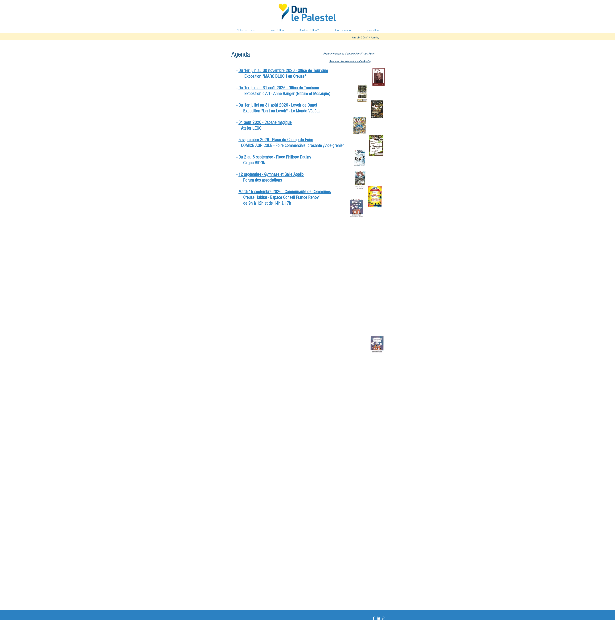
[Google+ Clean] (383, 618)
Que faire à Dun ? (360, 37)
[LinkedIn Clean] (378, 618)
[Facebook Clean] (373, 618)
